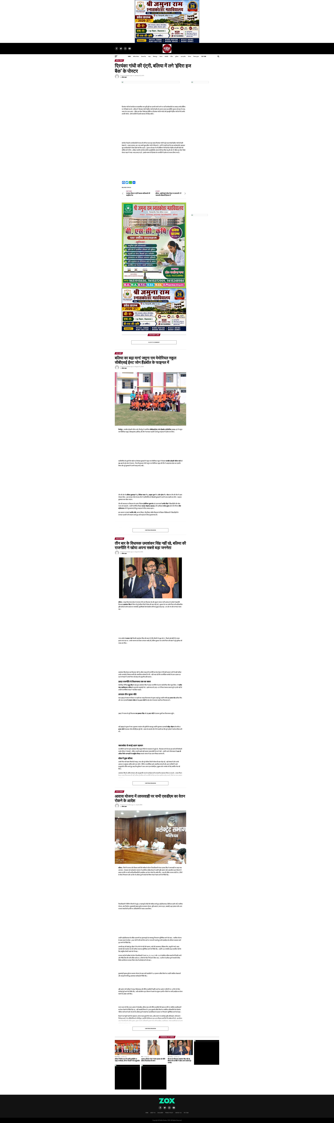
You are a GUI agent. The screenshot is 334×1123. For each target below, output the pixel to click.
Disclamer (160, 1113)
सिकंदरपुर (155, 56)
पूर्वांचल (176, 56)
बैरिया (171, 56)
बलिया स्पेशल (136, 56)
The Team (203, 56)
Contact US (178, 1113)
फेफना (161, 56)
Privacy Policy (169, 1113)
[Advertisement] (154, 129)
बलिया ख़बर (124, 77)
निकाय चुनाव (196, 56)
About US (152, 1113)
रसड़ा (149, 56)
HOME (129, 56)
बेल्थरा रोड (143, 56)
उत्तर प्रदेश (183, 56)
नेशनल (189, 56)
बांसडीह (166, 56)
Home (147, 1113)
